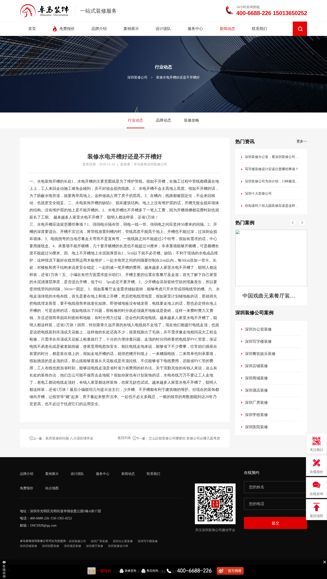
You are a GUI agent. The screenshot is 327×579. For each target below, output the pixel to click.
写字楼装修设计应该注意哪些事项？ (272, 169)
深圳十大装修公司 (258, 193)
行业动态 (135, 120)
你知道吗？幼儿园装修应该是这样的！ (273, 206)
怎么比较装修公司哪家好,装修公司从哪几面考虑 (184, 438)
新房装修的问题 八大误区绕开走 (69, 438)
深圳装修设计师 (118, 546)
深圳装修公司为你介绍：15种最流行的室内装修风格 (273, 181)
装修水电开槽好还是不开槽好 (178, 77)
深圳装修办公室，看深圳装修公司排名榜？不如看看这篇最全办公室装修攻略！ (273, 157)
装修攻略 (191, 120)
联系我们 (153, 474)
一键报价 (104, 571)
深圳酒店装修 (256, 390)
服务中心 (102, 474)
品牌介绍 (26, 474)
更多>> (302, 141)
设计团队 (77, 474)
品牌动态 (163, 120)
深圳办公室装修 (258, 329)
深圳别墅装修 (50, 546)
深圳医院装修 (256, 427)
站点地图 (52, 488)
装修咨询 (130, 570)
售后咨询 (152, 570)
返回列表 (124, 438)
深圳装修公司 (137, 77)
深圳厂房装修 (256, 402)
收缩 (4, 569)
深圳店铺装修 (256, 366)
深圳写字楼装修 (258, 341)
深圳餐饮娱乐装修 (260, 354)
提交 (275, 523)
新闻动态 (128, 474)
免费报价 (26, 488)
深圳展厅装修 (94, 546)
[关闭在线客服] (324, 561)
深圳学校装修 (256, 415)
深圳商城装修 (256, 378)
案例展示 (52, 474)
